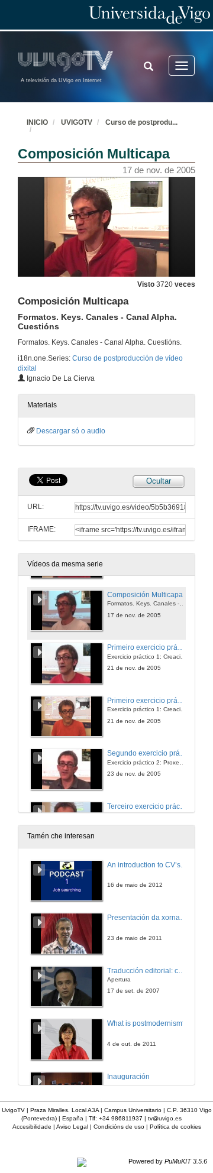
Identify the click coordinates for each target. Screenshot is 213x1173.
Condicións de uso (118, 1126)
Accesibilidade (31, 1126)
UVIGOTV (76, 122)
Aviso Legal (72, 1126)
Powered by (167, 1161)
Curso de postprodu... (141, 122)
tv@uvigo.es (165, 1118)
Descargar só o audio (70, 431)
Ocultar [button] (158, 481)
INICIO (37, 122)
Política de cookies (175, 1126)
